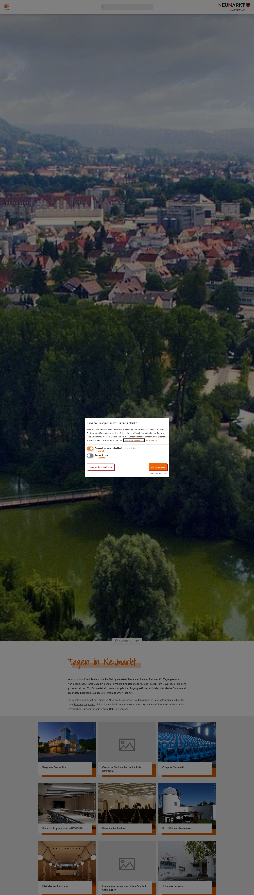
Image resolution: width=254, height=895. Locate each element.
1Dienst (99, 450)
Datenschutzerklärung (134, 440)
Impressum (151, 440)
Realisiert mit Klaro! (158, 474)
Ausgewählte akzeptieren (100, 467)
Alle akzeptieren (158, 467)
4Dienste (100, 457)
